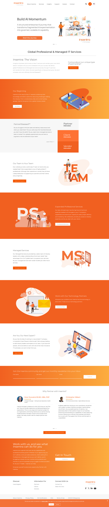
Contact (72, 4)
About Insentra (31, 4)
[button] (15, 29)
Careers (64, 4)
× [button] (107, 500)
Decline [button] (57, 504)
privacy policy (45, 501)
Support (57, 4)
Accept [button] (51, 504)
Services (41, 4)
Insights (49, 4)
